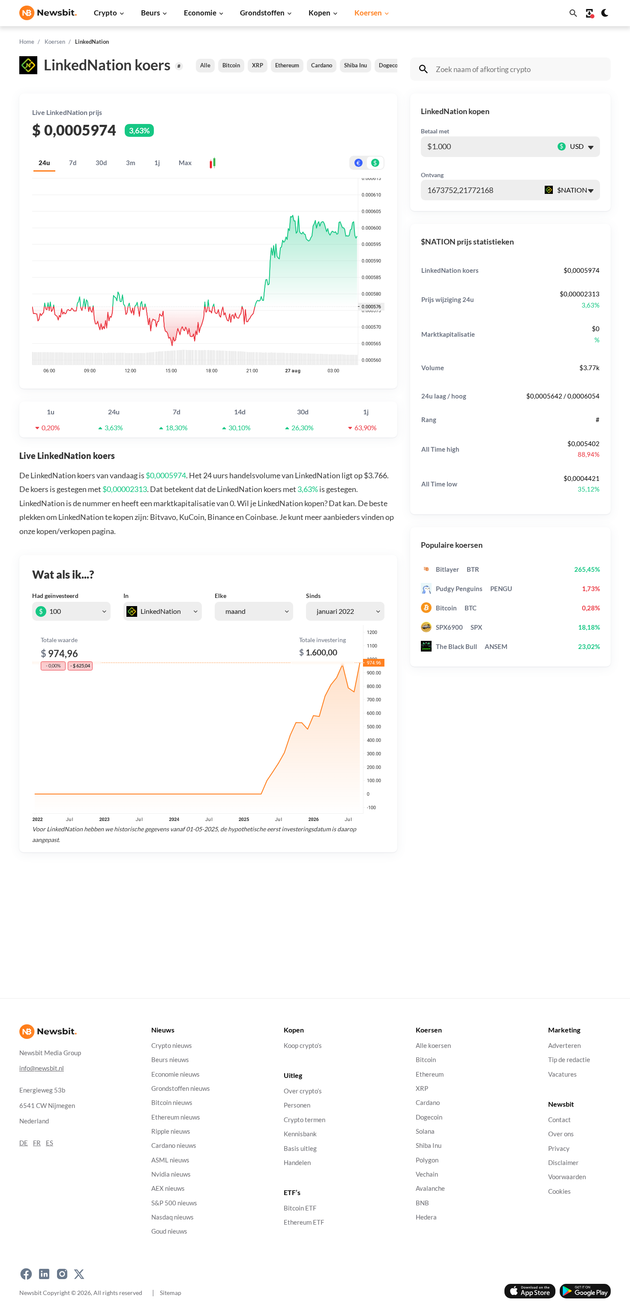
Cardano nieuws (173, 1146)
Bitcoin (231, 65)
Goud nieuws (169, 1231)
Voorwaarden (567, 1177)
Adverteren (564, 1045)
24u (44, 162)
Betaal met (435, 131)
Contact (559, 1119)
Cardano (321, 65)
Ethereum (287, 65)
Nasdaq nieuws (172, 1217)
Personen (297, 1105)
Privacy (559, 1148)
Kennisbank (300, 1134)
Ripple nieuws (170, 1131)
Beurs (150, 12)
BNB (422, 1203)
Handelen (297, 1162)
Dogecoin (390, 65)
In (126, 595)
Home (26, 41)
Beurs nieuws (170, 1060)
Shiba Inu (355, 65)
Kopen (319, 12)
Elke (220, 595)
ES (49, 1143)
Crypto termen (304, 1119)
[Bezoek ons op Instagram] (62, 1274)
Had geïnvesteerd (55, 595)
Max (185, 162)
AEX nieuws (168, 1188)
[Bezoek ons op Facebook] (26, 1274)
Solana (425, 1131)
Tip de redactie (569, 1060)
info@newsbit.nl (41, 1068)
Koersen (368, 12)
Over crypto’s (303, 1091)
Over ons (561, 1134)
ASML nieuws (170, 1160)
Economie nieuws (175, 1074)
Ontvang (432, 174)
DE (23, 1143)
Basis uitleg (300, 1148)
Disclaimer (563, 1162)
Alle (205, 65)
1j (157, 162)
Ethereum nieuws (175, 1117)
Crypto (105, 12)
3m (130, 162)
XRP (257, 65)
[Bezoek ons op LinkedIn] (44, 1274)
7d (73, 162)
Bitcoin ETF (300, 1208)
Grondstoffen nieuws (180, 1088)
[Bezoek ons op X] (79, 1274)
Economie (200, 12)
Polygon (427, 1160)
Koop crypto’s (303, 1045)
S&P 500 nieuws (174, 1203)
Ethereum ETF (304, 1222)
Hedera (426, 1217)
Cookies (559, 1191)
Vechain (427, 1174)
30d (101, 162)
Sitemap (170, 1292)
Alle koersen (433, 1045)
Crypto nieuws (171, 1045)
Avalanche (430, 1188)
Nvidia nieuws (171, 1174)
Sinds (313, 595)
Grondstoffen (262, 12)
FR (37, 1143)
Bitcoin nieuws (171, 1103)
